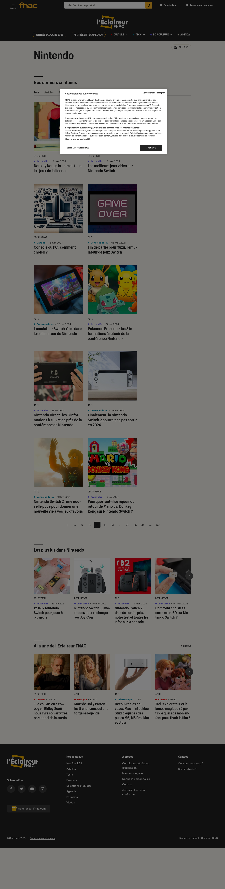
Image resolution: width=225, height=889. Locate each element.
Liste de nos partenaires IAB (77, 139)
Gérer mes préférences (78, 148)
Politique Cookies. (150, 123)
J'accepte (151, 148)
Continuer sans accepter (154, 93)
